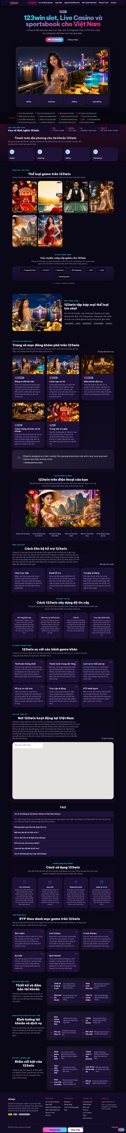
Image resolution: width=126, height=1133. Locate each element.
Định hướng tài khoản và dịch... (67, 122)
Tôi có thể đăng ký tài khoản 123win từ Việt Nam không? (37, 814)
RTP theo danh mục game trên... (27, 122)
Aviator (114, 3)
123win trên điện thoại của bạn (69, 116)
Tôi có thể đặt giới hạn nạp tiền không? (30, 854)
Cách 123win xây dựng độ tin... (26, 119)
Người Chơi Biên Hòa (72, 3)
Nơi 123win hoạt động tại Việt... (68, 119)
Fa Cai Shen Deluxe (46, 3)
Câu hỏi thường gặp (71, 1107)
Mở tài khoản (54, 39)
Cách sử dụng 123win (93, 119)
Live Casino (87, 1113)
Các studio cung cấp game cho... (87, 113)
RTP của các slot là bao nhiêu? (27, 843)
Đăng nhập (73, 39)
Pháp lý (85, 1110)
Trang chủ (32, 3)
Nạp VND (58, 3)
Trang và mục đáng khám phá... (47, 116)
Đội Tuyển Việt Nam (89, 3)
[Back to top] (121, 1129)
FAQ (82, 119)
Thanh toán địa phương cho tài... (46, 113)
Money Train (103, 3)
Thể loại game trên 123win (66, 113)
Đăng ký (67, 1102)
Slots (85, 1115)
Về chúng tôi (87, 1102)
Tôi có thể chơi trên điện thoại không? (30, 838)
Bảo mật (86, 1107)
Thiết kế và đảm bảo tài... (47, 122)
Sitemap (115, 1127)
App (65, 1110)
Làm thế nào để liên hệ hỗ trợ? (26, 848)
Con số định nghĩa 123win (25, 113)
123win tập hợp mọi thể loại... (26, 116)
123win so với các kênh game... (47, 119)
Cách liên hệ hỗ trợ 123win (89, 116)
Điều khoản (87, 1104)
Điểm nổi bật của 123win (86, 122)
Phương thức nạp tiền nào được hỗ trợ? (30, 827)
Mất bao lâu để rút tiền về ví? (26, 832)
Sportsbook (87, 1118)
